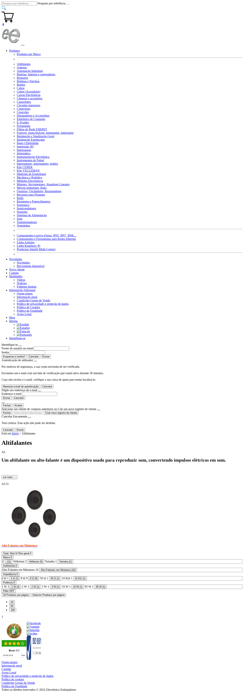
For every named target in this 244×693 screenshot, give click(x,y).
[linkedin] (33, 630)
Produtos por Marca (29, 54)
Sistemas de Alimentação (32, 215)
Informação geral (27, 297)
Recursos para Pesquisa (31, 194)
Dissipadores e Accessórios (33, 115)
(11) (9, 561)
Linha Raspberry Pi (28, 245)
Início (15, 433)
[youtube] (33, 626)
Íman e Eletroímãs (28, 143)
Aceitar (18, 405)
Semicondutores (26, 208)
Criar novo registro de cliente (61, 412)
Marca (7, 557)
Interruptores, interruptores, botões (37, 163)
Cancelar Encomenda (14, 416)
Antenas (22, 67)
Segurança (23, 205)
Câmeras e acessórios (29, 98)
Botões (21, 84)
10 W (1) (77, 586)
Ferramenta (23, 126)
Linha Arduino (26, 242)
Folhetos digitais (26, 286)
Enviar (45, 356)
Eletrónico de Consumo (31, 119)
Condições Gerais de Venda (33, 300)
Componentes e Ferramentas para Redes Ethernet (46, 239)
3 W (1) (55, 586)
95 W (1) (100, 586)
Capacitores (24, 101)
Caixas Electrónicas (28, 95)
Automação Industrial (30, 71)
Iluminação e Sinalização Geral (35, 136)
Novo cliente (17, 269)
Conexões (23, 112)
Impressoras (24, 150)
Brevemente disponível (30, 266)
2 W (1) (35, 586)
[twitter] (32, 633)
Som (19, 218)
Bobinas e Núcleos (28, 81)
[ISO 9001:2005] (34, 658)
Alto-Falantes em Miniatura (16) (58, 570)
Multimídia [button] (15, 276)
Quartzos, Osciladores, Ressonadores (39, 191)
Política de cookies (13, 679)
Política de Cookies (28, 307)
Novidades (23, 262)
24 (12, 602)
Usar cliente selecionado (28, 412)
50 (12, 606)
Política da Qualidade (30, 310)
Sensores (22, 211)
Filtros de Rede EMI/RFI (32, 129)
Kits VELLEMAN (28, 170)
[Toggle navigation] (22, 45)
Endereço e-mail (11, 393)
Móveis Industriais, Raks (32, 187)
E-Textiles (23, 122)
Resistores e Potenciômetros (33, 201)
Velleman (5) (36, 561)
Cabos (20, 88)
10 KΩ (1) (80, 578)
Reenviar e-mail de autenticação (21, 386)
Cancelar (34, 356)
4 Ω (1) (14, 578)
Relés (20, 198)
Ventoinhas (23, 225)
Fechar (7, 405)
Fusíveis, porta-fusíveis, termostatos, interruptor (45, 132)
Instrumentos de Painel (30, 160)
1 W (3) (15, 586)
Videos (21, 279)
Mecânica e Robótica (29, 177)
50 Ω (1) (55, 578)
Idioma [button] (13, 321)
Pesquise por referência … (53, 3)
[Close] (20, 345)
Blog (12, 317)
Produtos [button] (14, 50)
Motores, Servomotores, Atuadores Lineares (43, 184)
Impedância (10, 574)
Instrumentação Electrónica (33, 156)
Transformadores (27, 222)
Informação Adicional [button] (22, 290)
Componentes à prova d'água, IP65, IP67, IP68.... (46, 235)
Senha (5, 352)
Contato (14, 273)
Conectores (23, 108)
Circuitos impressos (28, 105)
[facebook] (34, 623)
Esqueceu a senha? (14, 356)
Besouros (22, 77)
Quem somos (25, 293)
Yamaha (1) (65, 561)
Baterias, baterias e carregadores (36, 74)
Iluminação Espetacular (31, 139)
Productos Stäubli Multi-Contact (36, 249)
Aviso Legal (24, 314)
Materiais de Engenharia (31, 174)
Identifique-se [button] (17, 338)
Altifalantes (23, 64)
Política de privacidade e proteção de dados (43, 303)
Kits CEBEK (25, 167)
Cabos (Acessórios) (28, 91)
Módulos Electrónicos (30, 181)
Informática (23, 153)
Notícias (22, 283)
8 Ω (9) (34, 578)
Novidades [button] (15, 259)
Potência (9, 582)
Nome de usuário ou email (17, 348)
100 (13, 610)
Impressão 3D (25, 146)
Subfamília (10, 565)
